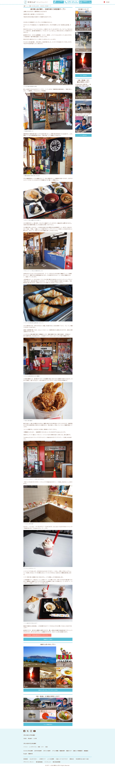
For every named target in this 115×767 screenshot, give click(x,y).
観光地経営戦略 (56, 762)
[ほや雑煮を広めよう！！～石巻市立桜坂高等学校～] (48, 716)
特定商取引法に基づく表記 (82, 759)
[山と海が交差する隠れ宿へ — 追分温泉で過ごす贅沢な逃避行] (31, 704)
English (25, 753)
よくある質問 (51, 759)
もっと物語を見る (48, 724)
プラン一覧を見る (83, 75)
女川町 (35, 738)
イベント (25, 747)
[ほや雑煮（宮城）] (64, 716)
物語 (30, 6)
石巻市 (25, 738)
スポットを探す (47, 751)
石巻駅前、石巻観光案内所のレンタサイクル (37, 635)
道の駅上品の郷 (65, 25)
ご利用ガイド (42, 759)
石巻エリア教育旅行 (78, 751)
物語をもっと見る (48, 639)
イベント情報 (55, 751)
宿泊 (47, 747)
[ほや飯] (31, 716)
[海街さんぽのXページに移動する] (28, 731)
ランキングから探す (28, 751)
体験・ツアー (41, 747)
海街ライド (69, 751)
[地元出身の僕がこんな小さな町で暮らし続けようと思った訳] (64, 704)
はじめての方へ (33, 759)
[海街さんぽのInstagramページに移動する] (31, 731)
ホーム (26, 6)
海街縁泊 (86, 751)
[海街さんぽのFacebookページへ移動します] (25, 731)
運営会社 (72, 759)
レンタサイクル (32, 747)
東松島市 (30, 738)
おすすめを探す (38, 751)
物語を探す (62, 751)
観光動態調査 (39, 762)
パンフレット (47, 762)
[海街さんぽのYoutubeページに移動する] (35, 731)
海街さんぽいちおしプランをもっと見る (48, 690)
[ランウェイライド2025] (48, 704)
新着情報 (25, 759)
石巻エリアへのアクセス (62, 759)
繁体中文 (30, 753)
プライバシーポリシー (28, 762)
